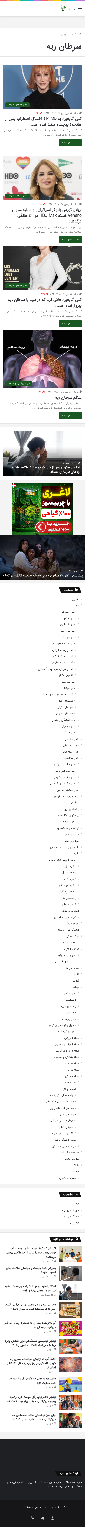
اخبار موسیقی (68, 726)
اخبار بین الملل (68, 631)
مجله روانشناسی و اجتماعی (60, 1102)
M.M (76, 113)
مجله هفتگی (72, 1076)
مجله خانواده (72, 1063)
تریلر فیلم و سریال (62, 1121)
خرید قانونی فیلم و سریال (61, 860)
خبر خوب (70, 1082)
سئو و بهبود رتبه (67, 955)
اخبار (76, 605)
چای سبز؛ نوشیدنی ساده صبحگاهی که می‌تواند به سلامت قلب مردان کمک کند (33, 1417)
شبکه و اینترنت (71, 949)
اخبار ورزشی (69, 733)
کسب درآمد (72, 968)
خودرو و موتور (71, 841)
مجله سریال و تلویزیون (63, 1108)
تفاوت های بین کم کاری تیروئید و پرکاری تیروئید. (50, 575)
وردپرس (74, 1223)
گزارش (75, 981)
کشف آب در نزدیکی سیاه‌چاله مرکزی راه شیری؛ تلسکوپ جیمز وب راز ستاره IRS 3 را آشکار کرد (31, 1363)
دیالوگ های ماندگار (68, 930)
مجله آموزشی (71, 1038)
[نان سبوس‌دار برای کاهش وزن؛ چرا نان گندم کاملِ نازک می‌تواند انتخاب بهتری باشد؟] (70, 1310)
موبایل (30, 1482)
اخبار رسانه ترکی (63, 656)
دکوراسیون (69, 1000)
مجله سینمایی (68, 1114)
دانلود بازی (69, 866)
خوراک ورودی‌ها (70, 1210)
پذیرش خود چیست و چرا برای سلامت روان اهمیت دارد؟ (31, 1270)
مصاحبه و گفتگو (70, 1152)
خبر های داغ (72, 834)
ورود (76, 1204)
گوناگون (74, 987)
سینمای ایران (65, 701)
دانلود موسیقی (67, 885)
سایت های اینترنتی (65, 962)
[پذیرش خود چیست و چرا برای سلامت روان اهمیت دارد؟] (70, 1273)
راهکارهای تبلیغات (61, 1095)
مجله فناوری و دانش (64, 1146)
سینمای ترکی (65, 707)
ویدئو (76, 1172)
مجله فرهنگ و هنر (65, 1140)
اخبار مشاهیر (72, 758)
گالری (76, 974)
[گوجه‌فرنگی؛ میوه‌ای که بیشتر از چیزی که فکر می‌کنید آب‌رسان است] (70, 1328)
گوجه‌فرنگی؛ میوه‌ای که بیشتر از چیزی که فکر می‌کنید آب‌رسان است (30, 1325)
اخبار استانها (69, 618)
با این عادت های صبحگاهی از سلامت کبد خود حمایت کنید (32, 1380)
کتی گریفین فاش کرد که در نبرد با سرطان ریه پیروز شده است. (45, 303)
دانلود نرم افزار (67, 892)
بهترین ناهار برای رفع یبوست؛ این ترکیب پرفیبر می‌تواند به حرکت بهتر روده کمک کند (31, 1399)
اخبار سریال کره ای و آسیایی (55, 669)
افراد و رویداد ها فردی (66, 796)
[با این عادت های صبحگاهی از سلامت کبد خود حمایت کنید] (70, 1384)
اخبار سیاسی (69, 682)
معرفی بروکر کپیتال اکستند (56, 1487)
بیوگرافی (74, 803)
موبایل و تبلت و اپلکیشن (61, 1025)
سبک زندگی (72, 936)
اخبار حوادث (69, 637)
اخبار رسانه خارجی (62, 663)
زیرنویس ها (69, 898)
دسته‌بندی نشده (70, 911)
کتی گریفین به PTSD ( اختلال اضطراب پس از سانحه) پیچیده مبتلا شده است (43, 122)
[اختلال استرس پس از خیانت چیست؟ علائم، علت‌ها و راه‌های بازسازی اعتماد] (70, 1292)
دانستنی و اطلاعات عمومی (64, 847)
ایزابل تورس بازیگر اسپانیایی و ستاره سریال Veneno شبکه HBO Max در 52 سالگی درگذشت (47, 216)
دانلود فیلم (70, 879)
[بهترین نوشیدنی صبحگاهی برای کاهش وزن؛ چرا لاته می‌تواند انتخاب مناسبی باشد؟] (70, 1346)
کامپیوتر (71, 1012)
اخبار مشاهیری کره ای (63, 783)
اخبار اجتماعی (68, 612)
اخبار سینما (70, 688)
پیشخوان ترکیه (71, 822)
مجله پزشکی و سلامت (66, 1057)
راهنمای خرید (68, 1006)
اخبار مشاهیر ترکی (65, 771)
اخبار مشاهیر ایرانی (65, 764)
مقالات (75, 1165)
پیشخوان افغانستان (68, 815)
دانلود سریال (69, 873)
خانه (76, 34)
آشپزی (75, 599)
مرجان (75, 392)
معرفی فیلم (66, 1127)
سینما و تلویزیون (70, 942)
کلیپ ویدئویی (67, 1178)
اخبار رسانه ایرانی (62, 650)
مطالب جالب (72, 1159)
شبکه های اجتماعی (65, 917)
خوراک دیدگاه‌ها (70, 1216)
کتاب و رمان (69, 904)
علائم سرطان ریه (68, 397)
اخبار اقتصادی (68, 624)
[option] (42, 557)
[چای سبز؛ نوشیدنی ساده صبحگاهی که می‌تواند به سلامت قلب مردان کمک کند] (70, 1420)
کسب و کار (69, 1089)
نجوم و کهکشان (66, 1032)
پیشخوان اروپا (71, 809)
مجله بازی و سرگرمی (67, 1051)
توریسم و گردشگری (68, 828)
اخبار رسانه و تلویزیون (63, 644)
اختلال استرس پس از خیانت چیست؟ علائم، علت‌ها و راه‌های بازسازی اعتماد (30, 1288)
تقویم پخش (65, 675)
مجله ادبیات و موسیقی (66, 1044)
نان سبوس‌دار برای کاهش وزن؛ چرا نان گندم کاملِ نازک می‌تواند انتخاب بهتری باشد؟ (30, 1306)
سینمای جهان (64, 713)
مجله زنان (73, 1070)
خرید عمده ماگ (73, 1482)
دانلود (76, 853)
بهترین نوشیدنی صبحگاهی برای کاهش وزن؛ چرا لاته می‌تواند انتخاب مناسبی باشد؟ (30, 1343)
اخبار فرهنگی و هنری (63, 720)
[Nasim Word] (65, 8)
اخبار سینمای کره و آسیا (58, 694)
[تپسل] (14, 485)
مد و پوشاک (69, 1019)
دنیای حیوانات (71, 923)
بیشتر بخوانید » (70, 143)
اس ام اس (70, 993)
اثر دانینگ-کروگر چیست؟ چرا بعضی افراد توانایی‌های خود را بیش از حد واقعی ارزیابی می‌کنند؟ (31, 1252)
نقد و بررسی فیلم (62, 1133)
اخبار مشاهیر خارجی (64, 777)
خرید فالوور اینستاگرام (49, 1482)
